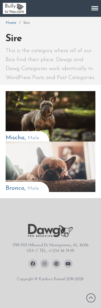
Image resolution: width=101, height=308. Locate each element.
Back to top (90, 297)
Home (11, 23)
